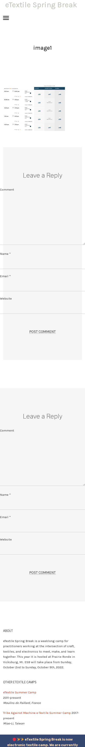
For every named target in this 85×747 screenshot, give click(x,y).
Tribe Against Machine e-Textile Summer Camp (37, 713)
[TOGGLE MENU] (6, 18)
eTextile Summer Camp (19, 692)
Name (5, 254)
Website (6, 298)
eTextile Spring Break (41, 4)
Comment (7, 189)
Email (5, 276)
